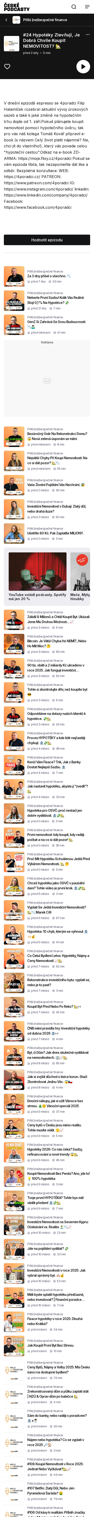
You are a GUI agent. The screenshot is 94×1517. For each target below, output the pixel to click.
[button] (74, 6)
